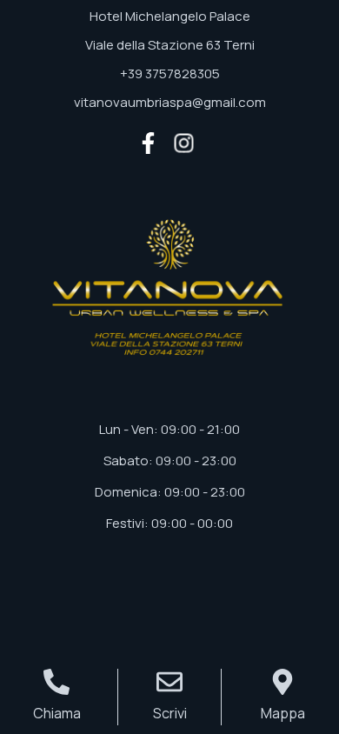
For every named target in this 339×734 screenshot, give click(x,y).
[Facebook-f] (148, 143)
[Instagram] (184, 143)
